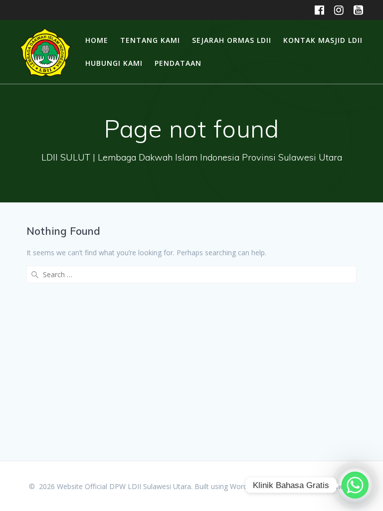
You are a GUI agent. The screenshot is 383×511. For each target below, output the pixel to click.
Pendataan (178, 63)
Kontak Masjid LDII (323, 40)
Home (96, 40)
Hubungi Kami (114, 63)
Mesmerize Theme (324, 486)
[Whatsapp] (355, 485)
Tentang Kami (150, 40)
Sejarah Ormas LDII (231, 40)
